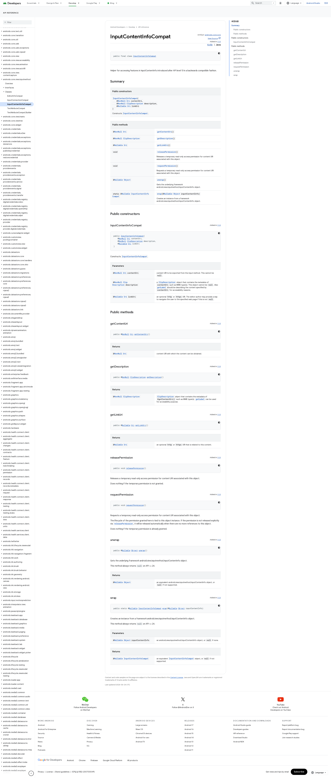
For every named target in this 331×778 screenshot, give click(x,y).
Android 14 (189, 737)
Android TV (140, 741)
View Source (213, 38)
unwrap (160, 180)
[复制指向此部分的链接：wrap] (119, 598)
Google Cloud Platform (112, 760)
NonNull (122, 101)
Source (41, 737)
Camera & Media (94, 737)
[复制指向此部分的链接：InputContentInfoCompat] (144, 225)
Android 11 (189, 750)
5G (88, 746)
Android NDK (238, 741)
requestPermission (166, 166)
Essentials (31, 3)
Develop (72, 3)
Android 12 (189, 746)
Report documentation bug (293, 729)
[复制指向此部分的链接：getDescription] (131, 366)
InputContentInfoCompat (144, 56)
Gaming (90, 725)
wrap (159, 194)
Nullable (122, 106)
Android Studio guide (242, 725)
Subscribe (299, 771)
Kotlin (210, 45)
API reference (11, 13)
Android (41, 725)
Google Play (91, 3)
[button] (17, 31)
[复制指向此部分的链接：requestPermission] (135, 494)
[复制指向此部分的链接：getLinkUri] (125, 415)
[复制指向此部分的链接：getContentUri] (130, 324)
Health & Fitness (93, 733)
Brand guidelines (62, 772)
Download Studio (240, 737)
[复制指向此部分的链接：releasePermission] (135, 457)
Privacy (90, 741)
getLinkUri (162, 145)
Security (41, 733)
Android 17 (189, 725)
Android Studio (313, 3)
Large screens (141, 725)
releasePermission (166, 152)
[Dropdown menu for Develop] (79, 3)
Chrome (82, 760)
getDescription (165, 138)
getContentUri (164, 131)
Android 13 (189, 741)
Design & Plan (53, 3)
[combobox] (263, 3)
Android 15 (189, 733)
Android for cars (142, 737)
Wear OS (139, 729)
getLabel (161, 287)
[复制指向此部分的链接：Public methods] (136, 312)
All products (132, 760)
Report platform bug (290, 725)
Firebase (94, 760)
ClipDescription (135, 103)
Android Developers (117, 27)
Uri (128, 101)
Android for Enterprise (47, 729)
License (49, 772)
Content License (176, 677)
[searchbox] (17, 22)
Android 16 (189, 729)
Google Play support (290, 733)
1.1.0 (219, 41)
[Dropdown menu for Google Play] (100, 3)
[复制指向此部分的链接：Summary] (127, 81)
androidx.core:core (213, 35)
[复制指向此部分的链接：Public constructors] (142, 214)
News (40, 741)
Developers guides (240, 729)
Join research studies (290, 737)
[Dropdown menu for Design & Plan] (62, 3)
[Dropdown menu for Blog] (117, 3)
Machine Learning (94, 729)
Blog (112, 3)
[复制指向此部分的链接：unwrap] (121, 540)
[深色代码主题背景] (219, 53)
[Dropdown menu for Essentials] (39, 3)
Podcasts (41, 750)
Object (127, 180)
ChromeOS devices (144, 733)
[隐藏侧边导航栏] (31, 773)
